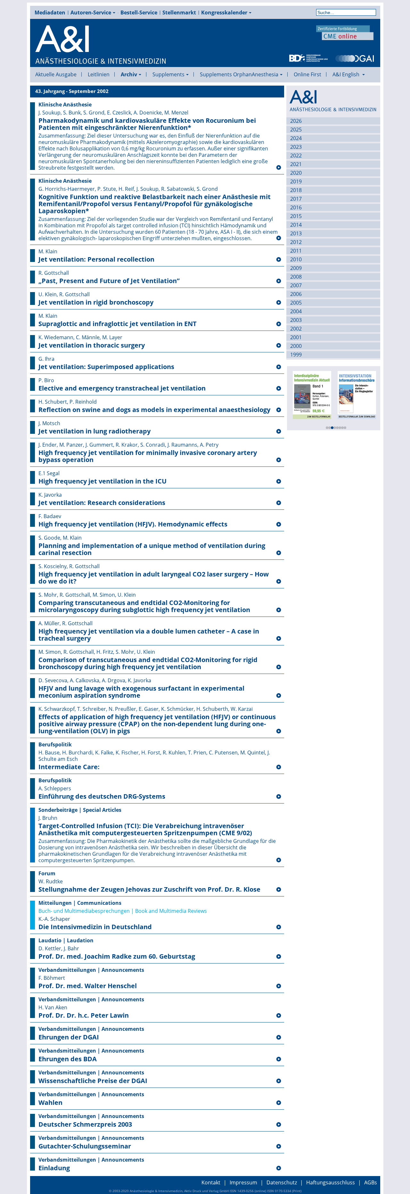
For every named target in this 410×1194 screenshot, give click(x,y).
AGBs (370, 1182)
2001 (296, 337)
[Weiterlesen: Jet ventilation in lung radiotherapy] (278, 431)
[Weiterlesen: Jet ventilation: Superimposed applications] (278, 367)
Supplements (168, 74)
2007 (296, 285)
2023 (296, 147)
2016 (296, 207)
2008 (296, 277)
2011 (296, 251)
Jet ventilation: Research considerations (101, 502)
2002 (296, 329)
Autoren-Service (90, 12)
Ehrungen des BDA (67, 1059)
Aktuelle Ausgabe (56, 74)
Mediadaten (50, 12)
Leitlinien (99, 74)
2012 (296, 242)
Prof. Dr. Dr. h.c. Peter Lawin (83, 1015)
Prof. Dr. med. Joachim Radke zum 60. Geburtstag (116, 956)
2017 (296, 199)
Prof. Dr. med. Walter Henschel (87, 985)
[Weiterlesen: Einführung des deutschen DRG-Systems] (278, 797)
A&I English (346, 74)
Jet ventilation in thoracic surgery (91, 345)
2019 (296, 181)
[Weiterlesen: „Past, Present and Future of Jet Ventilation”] (278, 281)
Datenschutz (281, 1182)
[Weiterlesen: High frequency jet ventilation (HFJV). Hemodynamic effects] (278, 524)
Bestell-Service (138, 12)
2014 (296, 225)
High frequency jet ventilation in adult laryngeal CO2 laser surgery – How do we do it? (153, 578)
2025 (296, 129)
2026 (296, 121)
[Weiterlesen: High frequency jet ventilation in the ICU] (278, 481)
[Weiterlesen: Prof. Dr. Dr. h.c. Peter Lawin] (278, 1016)
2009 (296, 268)
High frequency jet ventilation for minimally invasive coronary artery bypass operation (147, 456)
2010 (296, 259)
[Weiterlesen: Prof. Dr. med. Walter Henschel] (278, 986)
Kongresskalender (224, 12)
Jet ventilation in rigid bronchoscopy (95, 302)
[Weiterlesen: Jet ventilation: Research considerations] (278, 503)
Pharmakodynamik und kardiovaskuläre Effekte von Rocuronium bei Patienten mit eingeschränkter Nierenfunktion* (147, 124)
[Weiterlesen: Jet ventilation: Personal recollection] (278, 259)
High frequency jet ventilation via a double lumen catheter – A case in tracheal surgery (148, 635)
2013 (296, 233)
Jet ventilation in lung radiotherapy (94, 431)
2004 (296, 311)
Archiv (129, 74)
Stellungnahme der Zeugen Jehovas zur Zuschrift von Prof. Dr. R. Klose (149, 889)
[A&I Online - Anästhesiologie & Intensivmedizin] (101, 44)
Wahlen (50, 1102)
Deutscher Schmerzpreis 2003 (85, 1124)
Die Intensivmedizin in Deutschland (95, 926)
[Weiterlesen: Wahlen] (278, 1103)
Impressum (243, 1182)
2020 (296, 173)
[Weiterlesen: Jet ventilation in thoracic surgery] (278, 345)
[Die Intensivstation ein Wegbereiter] (357, 394)
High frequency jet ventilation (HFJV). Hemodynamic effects (132, 524)
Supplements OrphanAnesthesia (239, 74)
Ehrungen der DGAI (68, 1037)
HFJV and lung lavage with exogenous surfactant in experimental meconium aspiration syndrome (141, 692)
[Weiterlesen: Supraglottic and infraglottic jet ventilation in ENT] (278, 324)
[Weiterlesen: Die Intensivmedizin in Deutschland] (278, 927)
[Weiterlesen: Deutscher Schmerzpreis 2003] (278, 1125)
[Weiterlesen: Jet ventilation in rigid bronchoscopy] (278, 302)
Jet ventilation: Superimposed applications (106, 366)
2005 (296, 303)
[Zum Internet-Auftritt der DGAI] (354, 57)
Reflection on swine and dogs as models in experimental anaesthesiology (154, 409)
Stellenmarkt (179, 12)
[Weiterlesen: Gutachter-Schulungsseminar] (278, 1146)
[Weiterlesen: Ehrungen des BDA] (278, 1059)
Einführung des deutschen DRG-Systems (101, 796)
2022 (296, 155)
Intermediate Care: (69, 766)
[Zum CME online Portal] (345, 32)
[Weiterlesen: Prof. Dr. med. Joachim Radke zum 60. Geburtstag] (278, 957)
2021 (296, 164)
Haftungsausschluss (330, 1182)
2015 (296, 216)
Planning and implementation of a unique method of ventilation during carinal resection (151, 549)
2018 (296, 190)
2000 (296, 346)
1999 (296, 354)
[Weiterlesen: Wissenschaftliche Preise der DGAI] (278, 1081)
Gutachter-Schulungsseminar (84, 1146)
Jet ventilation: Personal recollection (96, 259)
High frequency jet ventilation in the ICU (102, 481)
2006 (296, 294)
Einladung (54, 1168)
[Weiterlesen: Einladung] (278, 1168)
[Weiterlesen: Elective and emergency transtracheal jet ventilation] (278, 388)
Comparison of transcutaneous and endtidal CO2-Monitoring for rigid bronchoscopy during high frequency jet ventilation (148, 663)
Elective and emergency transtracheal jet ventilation (122, 388)
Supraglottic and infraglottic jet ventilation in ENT (117, 323)
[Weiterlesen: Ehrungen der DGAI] (278, 1037)
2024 (296, 138)
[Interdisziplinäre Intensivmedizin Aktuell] (312, 394)
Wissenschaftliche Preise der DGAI (92, 1080)
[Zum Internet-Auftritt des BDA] (308, 57)
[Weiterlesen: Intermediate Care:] (278, 767)
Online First (307, 74)
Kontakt (210, 1182)
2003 (296, 320)
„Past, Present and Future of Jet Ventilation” (109, 280)
